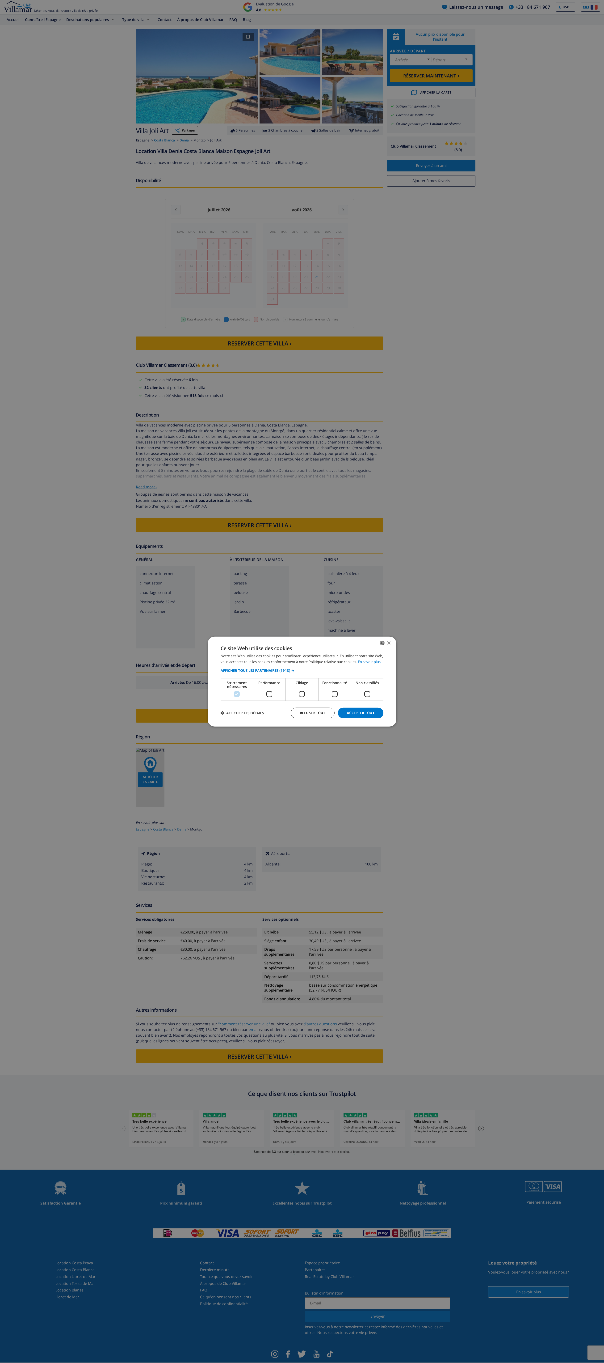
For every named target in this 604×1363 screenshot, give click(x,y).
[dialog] (302, 682)
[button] (302, 670)
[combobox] (382, 643)
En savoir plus (369, 661)
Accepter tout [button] (360, 713)
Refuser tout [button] (312, 713)
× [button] (388, 642)
